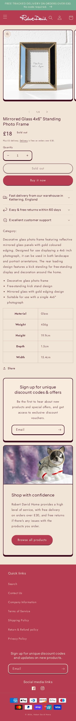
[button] (7, 16)
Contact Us (15, 593)
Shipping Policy (18, 620)
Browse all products (32, 540)
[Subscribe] (59, 430)
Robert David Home (42, 714)
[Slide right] (47, 111)
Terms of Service (19, 611)
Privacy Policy (17, 639)
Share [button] (11, 368)
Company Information (22, 602)
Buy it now (38, 180)
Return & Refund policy (23, 630)
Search (12, 584)
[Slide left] (29, 111)
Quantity (8, 147)
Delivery (24, 140)
